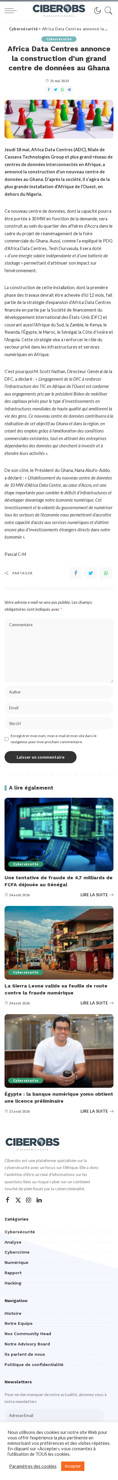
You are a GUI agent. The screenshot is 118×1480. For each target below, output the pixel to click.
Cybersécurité (59, 39)
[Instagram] (29, 1200)
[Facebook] (76, 573)
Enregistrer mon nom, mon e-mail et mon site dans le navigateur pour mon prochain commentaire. (54, 738)
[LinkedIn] (39, 1200)
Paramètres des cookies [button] (33, 1466)
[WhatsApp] (106, 573)
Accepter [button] (73, 1466)
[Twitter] (91, 573)
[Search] (107, 11)
